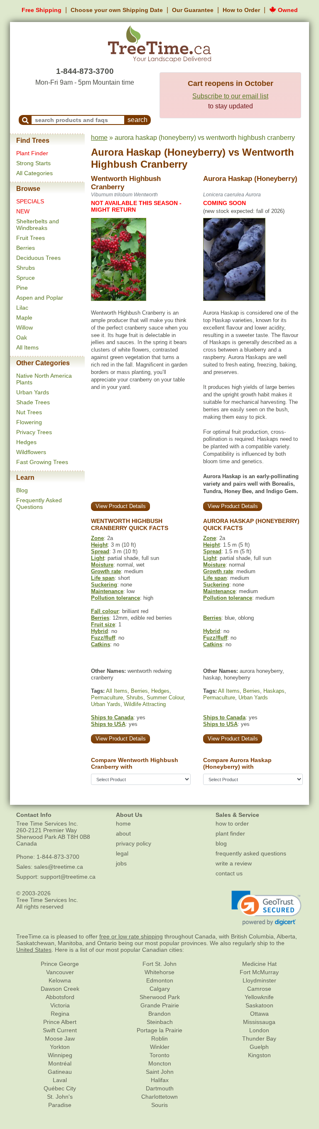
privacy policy (133, 843)
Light (97, 558)
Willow (24, 327)
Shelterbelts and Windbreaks (37, 224)
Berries (25, 247)
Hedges (26, 442)
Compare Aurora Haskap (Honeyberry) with (237, 763)
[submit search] (25, 120)
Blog (22, 490)
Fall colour (105, 611)
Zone (97, 538)
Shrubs (25, 267)
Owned (287, 10)
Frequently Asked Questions (39, 503)
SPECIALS (30, 201)
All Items (27, 347)
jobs (121, 863)
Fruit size (103, 624)
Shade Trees (33, 402)
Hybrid (99, 631)
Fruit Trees (30, 238)
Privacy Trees (34, 432)
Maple (24, 317)
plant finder (230, 833)
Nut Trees (29, 412)
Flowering (29, 422)
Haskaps (274, 691)
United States (34, 949)
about (123, 833)
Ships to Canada (112, 717)
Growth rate (106, 571)
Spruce (25, 277)
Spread (100, 551)
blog (221, 843)
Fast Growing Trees (42, 462)
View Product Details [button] (121, 506)
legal (122, 853)
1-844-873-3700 (85, 71)
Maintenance (107, 591)
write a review (234, 863)
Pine (22, 287)
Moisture (102, 565)
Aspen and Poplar (39, 297)
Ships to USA (108, 724)
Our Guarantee (192, 10)
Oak (21, 337)
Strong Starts (33, 163)
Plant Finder (32, 153)
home (99, 137)
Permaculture (107, 697)
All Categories (34, 173)
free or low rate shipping (131, 936)
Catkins (100, 644)
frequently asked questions (251, 853)
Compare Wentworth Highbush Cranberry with (134, 763)
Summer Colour (165, 697)
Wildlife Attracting (145, 704)
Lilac (22, 307)
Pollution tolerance (115, 598)
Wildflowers (31, 452)
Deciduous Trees (38, 257)
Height (99, 545)
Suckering (104, 585)
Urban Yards (32, 392)
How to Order (241, 10)
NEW (22, 211)
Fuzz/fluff (103, 638)
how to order (232, 823)
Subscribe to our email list (230, 96)
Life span (103, 578)
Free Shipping (41, 10)
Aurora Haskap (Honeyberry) (158, 152)
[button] (266, 908)
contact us (229, 873)
